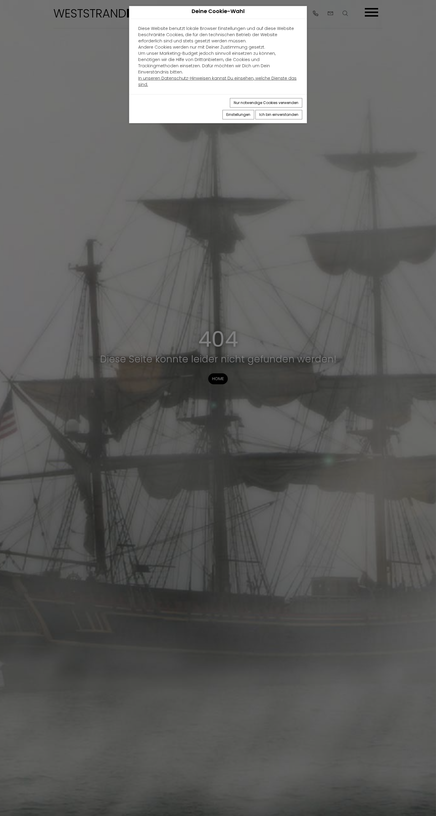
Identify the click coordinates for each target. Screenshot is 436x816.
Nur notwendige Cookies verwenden (266, 102)
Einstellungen (238, 114)
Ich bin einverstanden (278, 114)
